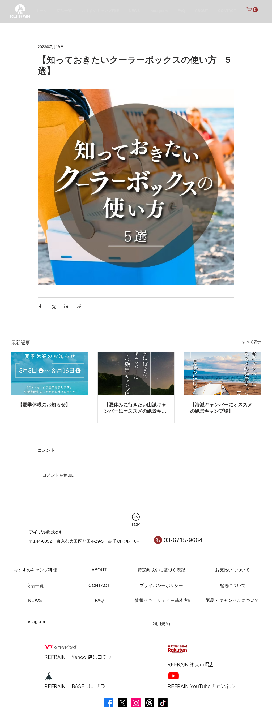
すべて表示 (251, 342)
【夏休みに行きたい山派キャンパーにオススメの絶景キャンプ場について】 (135, 408)
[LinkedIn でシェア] (66, 306)
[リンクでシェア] (79, 306)
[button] (252, 9)
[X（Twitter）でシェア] (53, 306)
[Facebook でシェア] (40, 306)
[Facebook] (108, 702)
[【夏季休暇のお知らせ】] (49, 373)
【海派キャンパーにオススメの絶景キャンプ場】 (221, 408)
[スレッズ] (149, 702)
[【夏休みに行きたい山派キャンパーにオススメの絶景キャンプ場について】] (136, 373)
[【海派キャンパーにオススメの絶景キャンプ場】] (222, 373)
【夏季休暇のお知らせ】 (44, 404)
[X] (122, 702)
